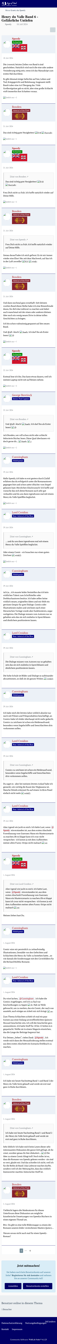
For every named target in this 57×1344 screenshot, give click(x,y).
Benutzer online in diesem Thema (22, 1303)
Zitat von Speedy (18, 239)
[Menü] (53, 4)
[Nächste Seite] (35, 1251)
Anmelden (13, 1286)
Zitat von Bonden (18, 176)
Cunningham (28, 998)
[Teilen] (52, 29)
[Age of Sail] (9, 4)
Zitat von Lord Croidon (20, 883)
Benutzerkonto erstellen (37, 1286)
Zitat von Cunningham (20, 536)
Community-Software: (28, 1339)
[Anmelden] (45, 4)
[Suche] (38, 4)
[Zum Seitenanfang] (52, 1339)
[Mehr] (52, 58)
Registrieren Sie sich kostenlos (25, 1275)
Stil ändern (50, 1321)
